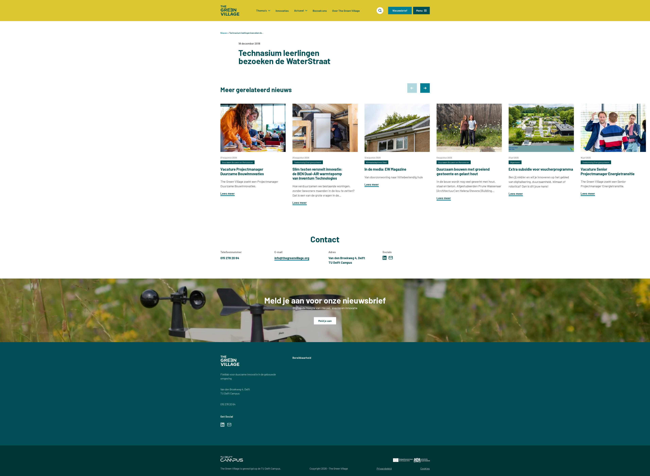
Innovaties (282, 10)
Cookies (425, 468)
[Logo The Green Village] (229, 10)
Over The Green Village (346, 10)
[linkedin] (385, 258)
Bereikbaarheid (301, 357)
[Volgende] (425, 88)
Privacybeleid (384, 468)
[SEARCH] (380, 10)
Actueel (299, 10)
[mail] (391, 257)
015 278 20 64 (228, 404)
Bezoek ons (320, 10)
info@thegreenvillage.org (291, 258)
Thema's (261, 10)
